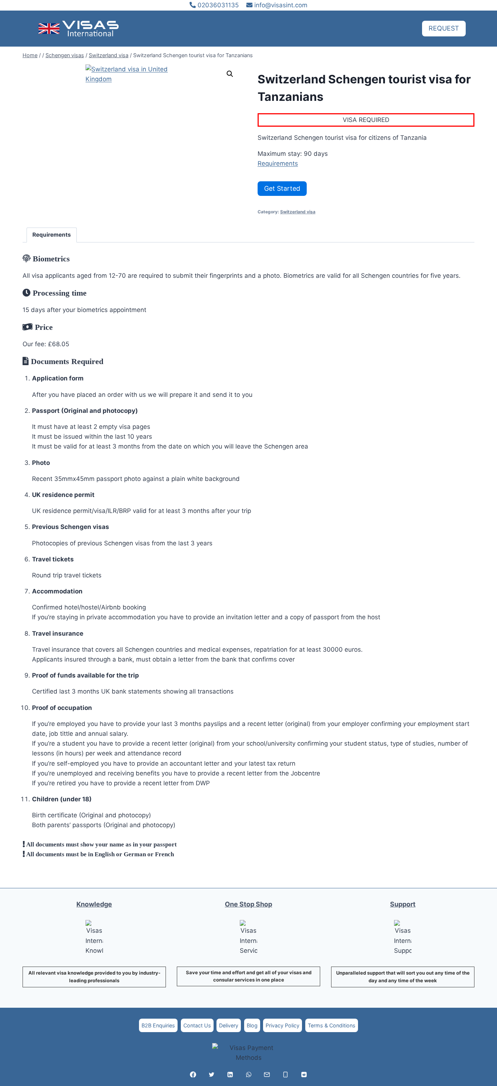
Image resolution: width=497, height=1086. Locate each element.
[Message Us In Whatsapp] (248, 1074)
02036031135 (217, 5)
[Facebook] (193, 1074)
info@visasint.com (280, 5)
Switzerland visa (297, 211)
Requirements (278, 163)
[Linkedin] (230, 1074)
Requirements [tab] (51, 234)
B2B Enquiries (158, 1025)
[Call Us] (285, 1074)
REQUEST (444, 28)
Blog (252, 1025)
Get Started (282, 188)
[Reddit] (304, 1074)
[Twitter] (211, 1074)
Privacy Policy (282, 1025)
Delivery (228, 1025)
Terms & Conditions (331, 1025)
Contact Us (197, 1025)
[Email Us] (267, 1074)
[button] (229, 73)
